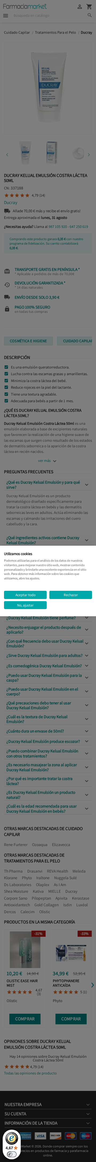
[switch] (12, 1154)
